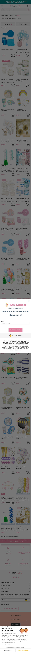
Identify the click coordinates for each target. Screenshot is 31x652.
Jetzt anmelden (15, 330)
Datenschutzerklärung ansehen (9, 645)
